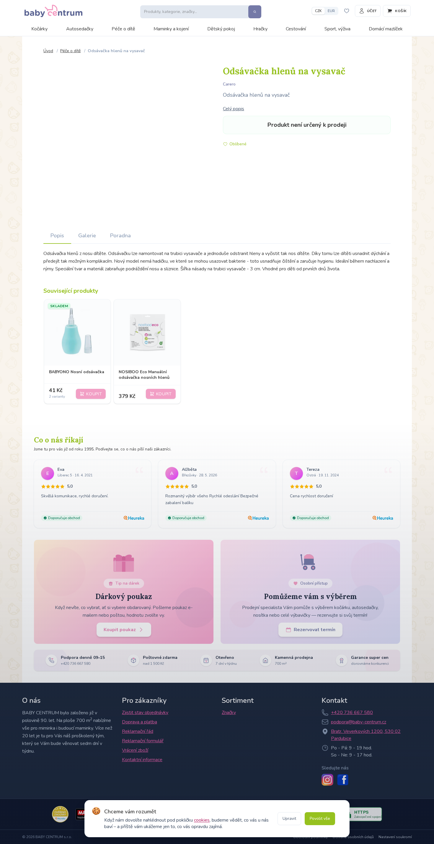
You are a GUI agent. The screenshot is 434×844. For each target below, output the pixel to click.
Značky (229, 712)
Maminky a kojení (171, 29)
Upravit (289, 818)
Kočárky (39, 29)
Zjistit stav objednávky (145, 712)
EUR (331, 11)
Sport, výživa (337, 29)
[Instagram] (327, 780)
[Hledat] (254, 11)
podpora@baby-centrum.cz (358, 722)
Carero (229, 84)
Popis (57, 235)
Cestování (296, 29)
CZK (318, 11)
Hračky (260, 29)
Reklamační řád (137, 731)
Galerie (87, 235)
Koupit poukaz (120, 629)
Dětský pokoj (221, 29)
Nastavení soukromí (395, 837)
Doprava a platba (139, 722)
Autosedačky (79, 29)
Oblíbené (238, 144)
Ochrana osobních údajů (353, 837)
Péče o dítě (123, 29)
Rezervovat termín (314, 629)
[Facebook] (343, 780)
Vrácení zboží (135, 750)
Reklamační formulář (143, 741)
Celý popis (233, 109)
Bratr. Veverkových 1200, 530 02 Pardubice (366, 735)
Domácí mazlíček (386, 29)
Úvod (48, 51)
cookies (202, 820)
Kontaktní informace (142, 759)
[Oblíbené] (347, 11)
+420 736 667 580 (352, 712)
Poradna (120, 235)
